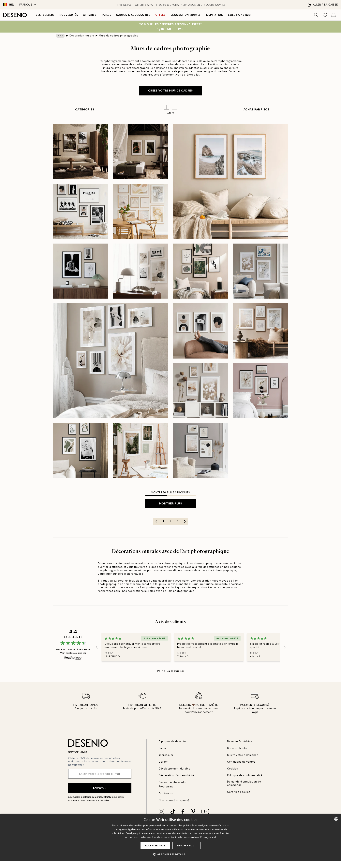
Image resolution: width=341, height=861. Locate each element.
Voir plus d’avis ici (170, 671)
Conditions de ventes (241, 761)
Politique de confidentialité (245, 775)
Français (25, 4)
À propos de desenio (172, 741)
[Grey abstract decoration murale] (200, 450)
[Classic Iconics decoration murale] (80, 211)
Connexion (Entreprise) (174, 800)
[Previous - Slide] (97, 647)
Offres (160, 15)
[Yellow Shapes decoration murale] (140, 211)
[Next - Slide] (285, 647)
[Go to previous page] (156, 521)
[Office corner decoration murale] (140, 271)
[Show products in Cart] (333, 15)
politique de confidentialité (96, 796)
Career (163, 761)
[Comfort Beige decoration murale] (260, 331)
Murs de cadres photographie (118, 35)
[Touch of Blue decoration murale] (260, 271)
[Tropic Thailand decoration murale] (140, 151)
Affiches (89, 15)
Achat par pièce (256, 109)
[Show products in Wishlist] (324, 15)
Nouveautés (68, 15)
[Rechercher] (316, 15)
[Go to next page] (184, 521)
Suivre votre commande (243, 755)
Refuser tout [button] (186, 845)
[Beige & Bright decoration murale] (110, 360)
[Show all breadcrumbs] (60, 36)
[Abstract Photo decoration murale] (80, 271)
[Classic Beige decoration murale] (200, 271)
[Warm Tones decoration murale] (200, 390)
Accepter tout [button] (155, 845)
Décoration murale (185, 15)
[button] (174, 107)
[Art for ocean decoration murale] (230, 181)
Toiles (106, 15)
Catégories (84, 109)
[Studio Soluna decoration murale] (80, 151)
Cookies (232, 768)
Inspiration (214, 15)
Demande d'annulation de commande (244, 783)
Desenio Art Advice (239, 741)
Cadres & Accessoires (133, 15)
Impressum (166, 755)
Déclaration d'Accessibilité (176, 775)
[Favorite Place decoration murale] (260, 390)
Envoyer (100, 788)
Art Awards (166, 793)
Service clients (237, 748)
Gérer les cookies (238, 792)
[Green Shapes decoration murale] (80, 450)
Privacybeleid (208, 837)
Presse (163, 748)
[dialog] (170, 837)
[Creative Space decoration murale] (140, 450)
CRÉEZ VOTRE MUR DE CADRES (170, 90)
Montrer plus (170, 503)
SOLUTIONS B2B (239, 15)
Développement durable (174, 768)
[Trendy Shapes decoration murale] (200, 331)
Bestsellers (45, 15)
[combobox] (336, 819)
